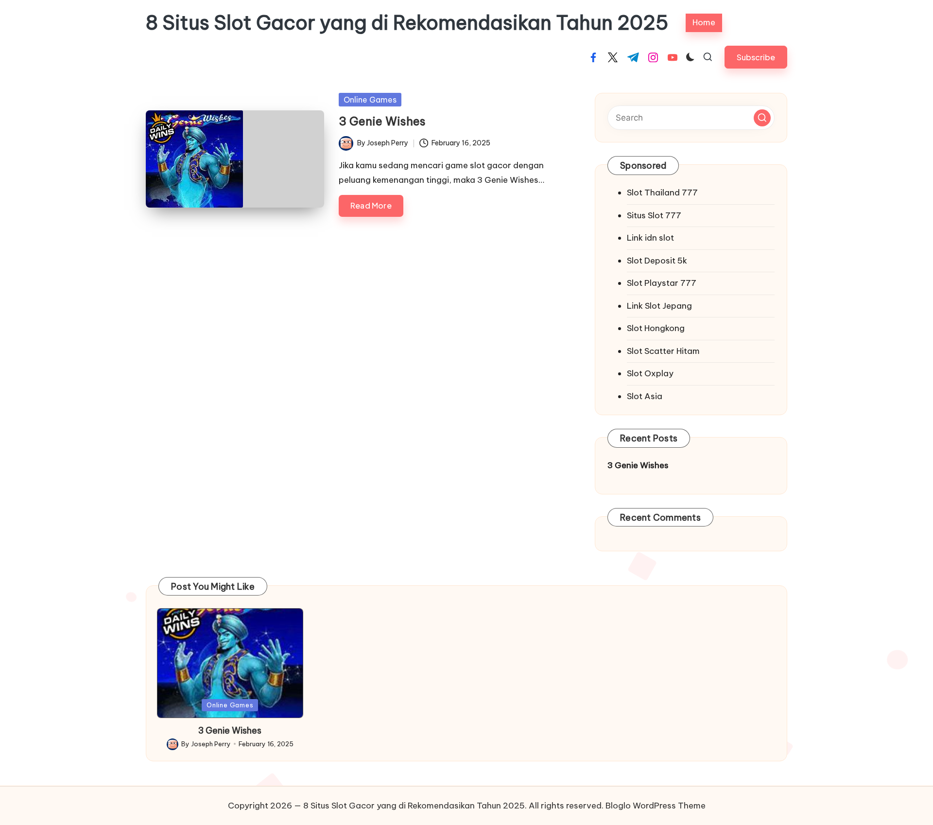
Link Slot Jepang (659, 305)
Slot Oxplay (650, 373)
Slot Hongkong (656, 328)
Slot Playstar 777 (661, 283)
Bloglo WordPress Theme (655, 805)
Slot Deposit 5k (657, 260)
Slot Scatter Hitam (663, 351)
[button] (756, 57)
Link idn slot (650, 237)
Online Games (370, 100)
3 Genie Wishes (382, 121)
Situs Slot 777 (654, 215)
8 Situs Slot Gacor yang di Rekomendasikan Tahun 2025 (407, 23)
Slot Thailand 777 (662, 192)
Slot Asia (644, 396)
